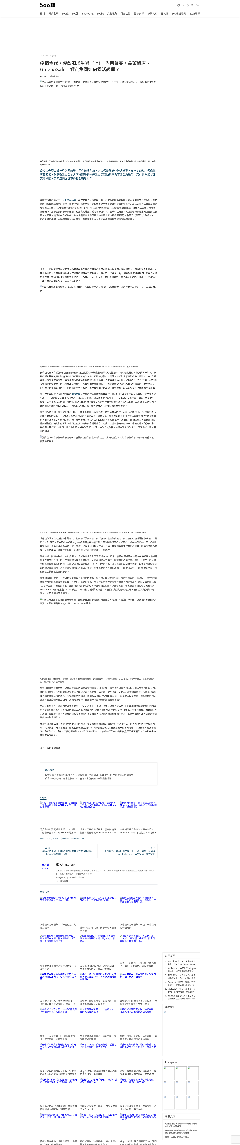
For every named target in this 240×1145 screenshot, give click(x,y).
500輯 (46, 56)
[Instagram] (183, 5)
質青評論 (53, 56)
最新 (42, 13)
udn (41, 56)
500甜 (75, 13)
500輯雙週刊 (179, 13)
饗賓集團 (65, 838)
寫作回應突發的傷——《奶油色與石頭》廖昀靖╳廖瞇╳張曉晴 (181, 1132)
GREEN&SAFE (78, 838)
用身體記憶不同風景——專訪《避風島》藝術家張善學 (181, 1125)
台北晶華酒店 (52, 838)
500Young (88, 13)
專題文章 (153, 13)
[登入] (192, 5)
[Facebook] (179, 5)
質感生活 (125, 13)
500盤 (65, 13)
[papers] (188, 5)
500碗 (100, 13)
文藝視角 (112, 13)
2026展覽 (195, 13)
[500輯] (48, 5)
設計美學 (139, 13)
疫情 (42, 838)
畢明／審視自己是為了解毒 (177, 1137)
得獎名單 (53, 13)
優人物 (164, 13)
